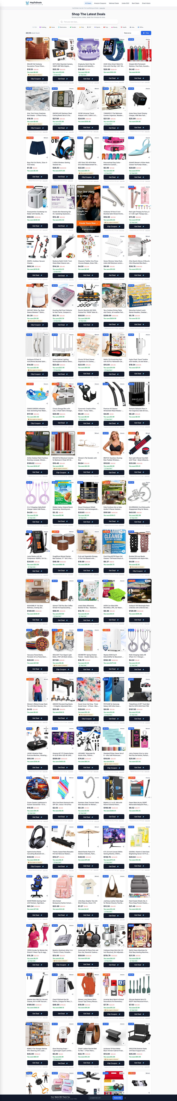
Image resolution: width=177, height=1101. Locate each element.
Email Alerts (146, 3)
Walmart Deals (114, 3)
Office (141, 27)
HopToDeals (36, 2)
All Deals (88, 3)
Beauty (115, 27)
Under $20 (125, 3)
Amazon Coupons (100, 3)
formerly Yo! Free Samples (35, 4)
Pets (82, 27)
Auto (133, 27)
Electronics (63, 27)
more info (102, 8)
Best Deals (135, 3)
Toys (106, 27)
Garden (74, 27)
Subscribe (117, 1098)
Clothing (43, 27)
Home (53, 27)
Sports (98, 27)
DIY (90, 27)
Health (124, 27)
